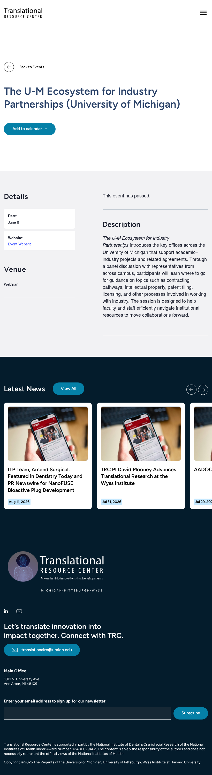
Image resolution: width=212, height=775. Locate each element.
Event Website (20, 243)
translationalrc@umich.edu (46, 649)
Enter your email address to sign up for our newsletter (54, 701)
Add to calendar (27, 128)
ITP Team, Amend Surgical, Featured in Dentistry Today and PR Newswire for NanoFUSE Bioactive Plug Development (45, 479)
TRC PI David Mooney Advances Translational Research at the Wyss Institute (138, 476)
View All (68, 388)
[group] (106, 456)
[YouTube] (19, 611)
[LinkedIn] (6, 611)
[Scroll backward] (191, 390)
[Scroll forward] (203, 390)
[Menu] (203, 13)
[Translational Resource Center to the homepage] (23, 13)
